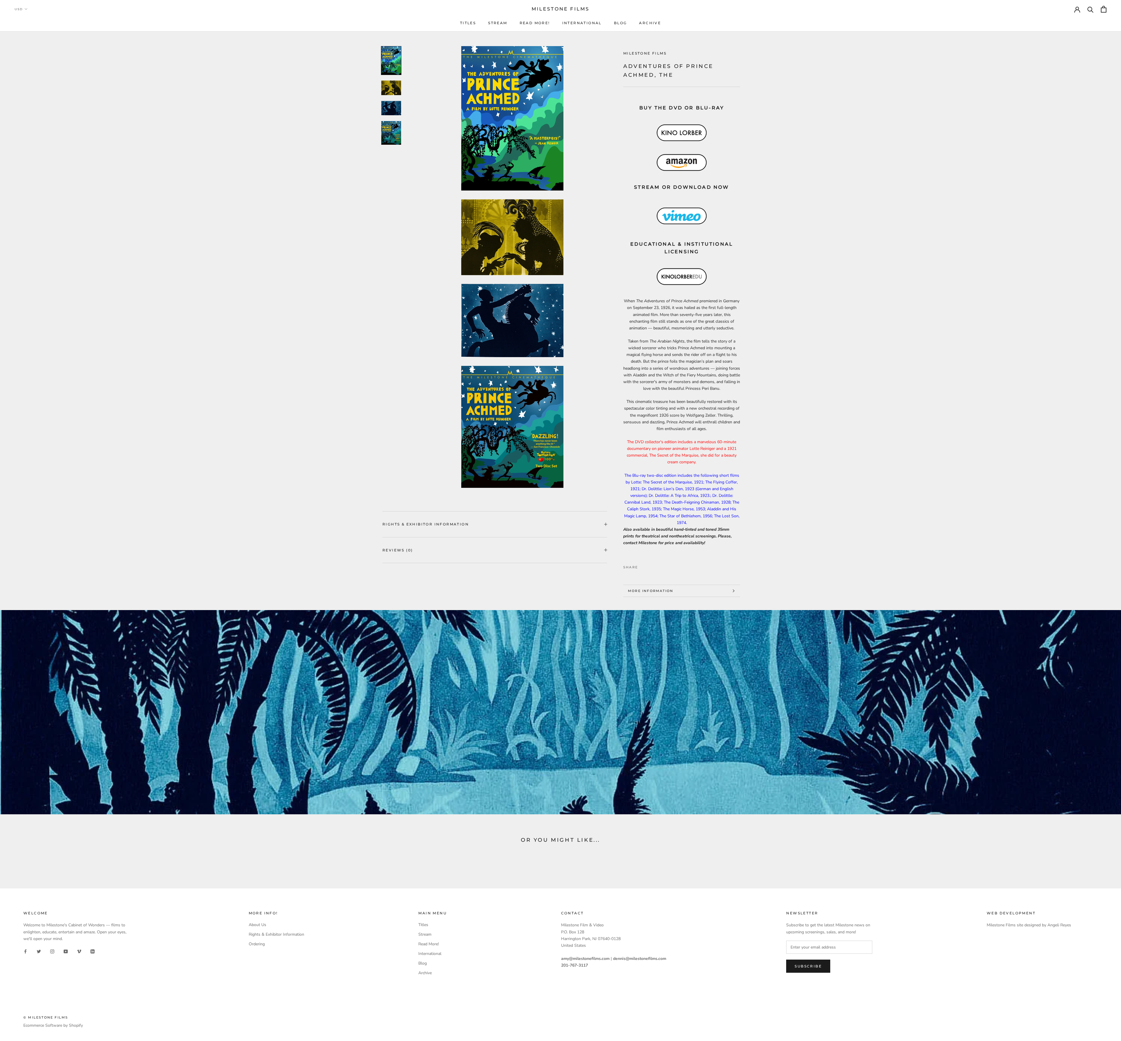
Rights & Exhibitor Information (425, 524)
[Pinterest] (658, 566)
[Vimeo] (79, 951)
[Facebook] (643, 566)
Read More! (535, 23)
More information (650, 591)
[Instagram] (52, 951)
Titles (468, 23)
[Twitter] (651, 566)
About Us (257, 925)
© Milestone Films (45, 1017)
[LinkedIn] (92, 951)
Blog (620, 23)
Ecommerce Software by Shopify (53, 1025)
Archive (650, 23)
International (582, 23)
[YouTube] (66, 951)
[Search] (1090, 9)
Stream (497, 23)
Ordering (257, 944)
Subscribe (808, 966)
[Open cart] (1103, 9)
